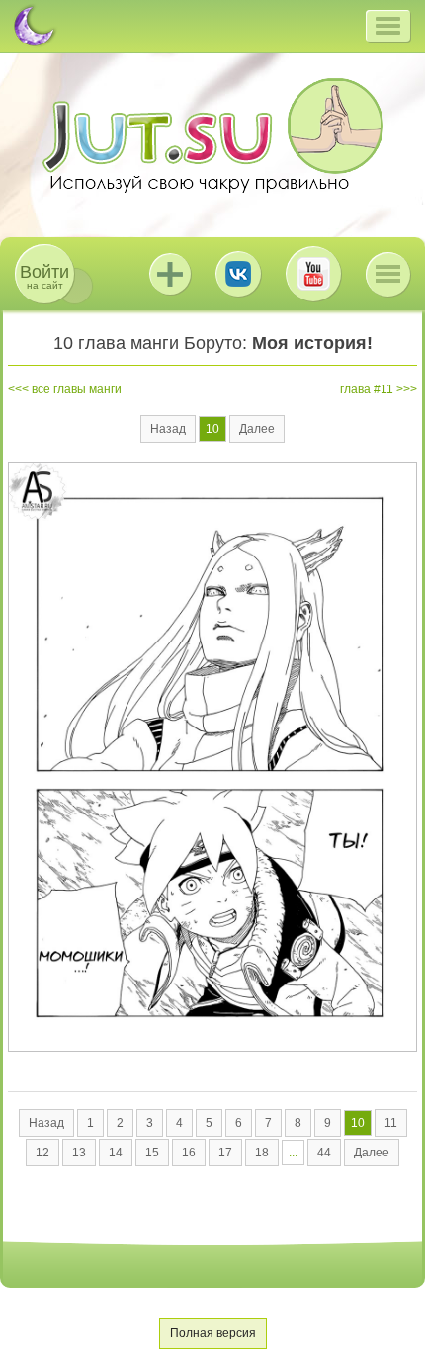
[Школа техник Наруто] (212, 135)
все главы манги (77, 389)
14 (116, 1152)
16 (189, 1152)
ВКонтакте (238, 274)
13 (79, 1152)
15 (152, 1152)
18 (262, 1152)
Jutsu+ (170, 274)
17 (225, 1152)
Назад (168, 429)
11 (390, 1123)
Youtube (313, 273)
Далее (257, 429)
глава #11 (366, 389)
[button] (388, 26)
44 (324, 1152)
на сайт (44, 276)
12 (42, 1152)
